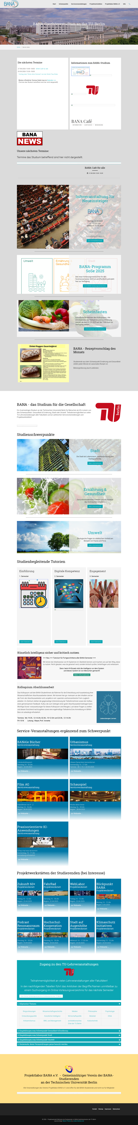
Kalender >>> (51, 80)
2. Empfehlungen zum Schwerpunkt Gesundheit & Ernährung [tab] (43, 1031)
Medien (75, 1011)
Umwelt (95, 532)
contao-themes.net (78, 1121)
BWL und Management (52, 1020)
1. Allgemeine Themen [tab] (27, 1004)
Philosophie (92, 1011)
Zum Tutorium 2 (61, 642)
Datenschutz (116, 1109)
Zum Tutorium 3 (96, 642)
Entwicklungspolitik (29, 1016)
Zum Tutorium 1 (26, 642)
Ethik (110, 1016)
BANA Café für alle (42, 69)
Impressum (108, 1109)
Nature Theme (67, 1121)
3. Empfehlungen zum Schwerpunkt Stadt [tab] (35, 1035)
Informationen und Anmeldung (95, 329)
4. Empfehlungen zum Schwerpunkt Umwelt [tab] (36, 1040)
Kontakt (94, 1109)
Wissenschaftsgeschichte (52, 1011)
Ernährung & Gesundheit (95, 491)
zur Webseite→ (24, 771)
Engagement (98, 571)
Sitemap (100, 1109)
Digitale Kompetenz (67, 571)
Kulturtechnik (92, 1020)
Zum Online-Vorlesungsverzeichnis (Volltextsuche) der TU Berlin (41, 996)
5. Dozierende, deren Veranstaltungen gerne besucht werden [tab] (42, 1044)
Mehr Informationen (27, 426)
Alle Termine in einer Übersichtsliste (69, 163)
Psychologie (110, 1011)
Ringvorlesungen (29, 1011)
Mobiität (92, 1016)
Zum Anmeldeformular (95, 241)
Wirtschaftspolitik (74, 1016)
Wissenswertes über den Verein (69, 1093)
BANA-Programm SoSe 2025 (95, 269)
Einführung (26, 571)
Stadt (95, 450)
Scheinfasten (95, 311)
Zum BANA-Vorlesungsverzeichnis (95, 286)
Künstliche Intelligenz (52, 1016)
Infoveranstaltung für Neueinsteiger (95, 198)
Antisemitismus (29, 1020)
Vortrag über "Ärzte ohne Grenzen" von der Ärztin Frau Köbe (38, 74)
